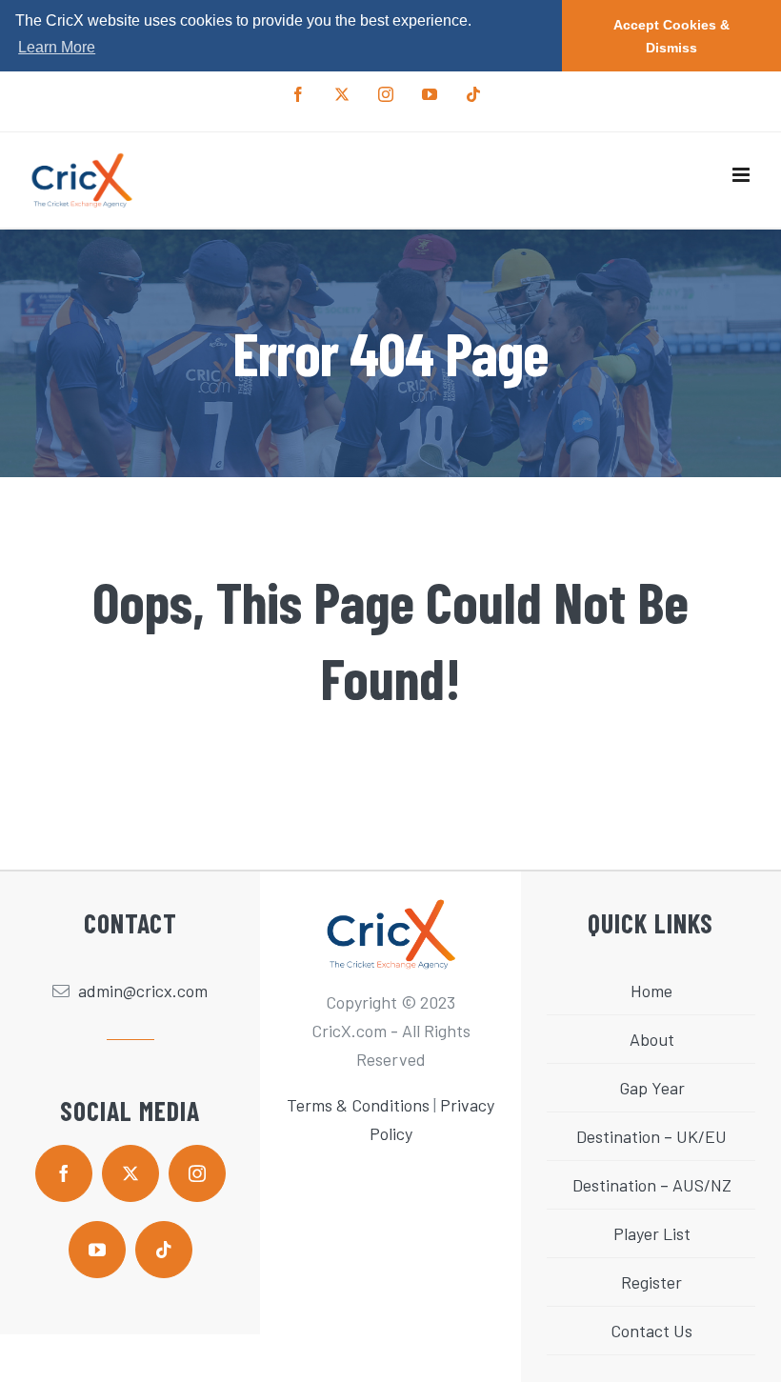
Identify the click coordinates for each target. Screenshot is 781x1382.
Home (651, 990)
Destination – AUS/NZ (651, 1184)
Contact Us (651, 1330)
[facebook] (63, 1173)
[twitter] (130, 1173)
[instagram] (197, 1173)
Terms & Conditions (358, 1104)
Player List (652, 1233)
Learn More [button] (56, 47)
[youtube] (97, 1249)
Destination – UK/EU (651, 1136)
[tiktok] (163, 1249)
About (652, 1039)
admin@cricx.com (143, 990)
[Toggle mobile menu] (742, 175)
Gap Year (652, 1087)
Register (651, 1282)
